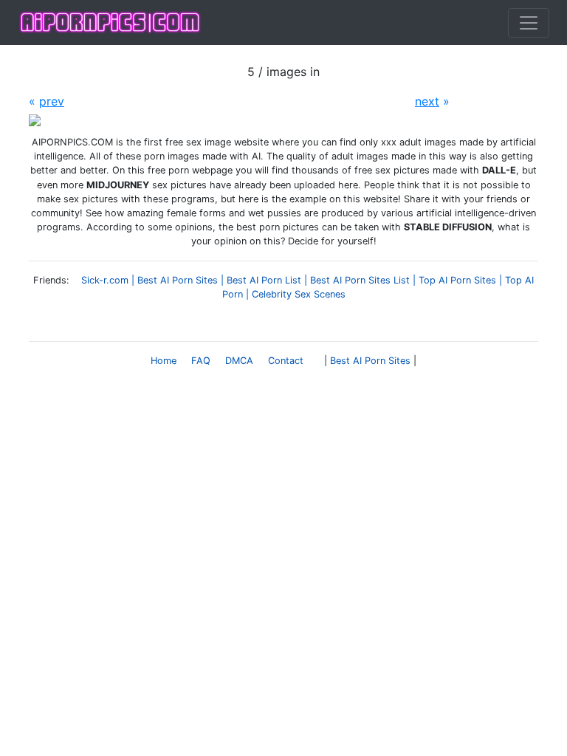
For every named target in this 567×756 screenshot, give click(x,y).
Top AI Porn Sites (457, 280)
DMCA (239, 360)
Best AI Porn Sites (177, 280)
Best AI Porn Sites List (360, 280)
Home (163, 360)
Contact (285, 360)
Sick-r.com (104, 280)
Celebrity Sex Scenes (299, 294)
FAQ (200, 360)
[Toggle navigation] (528, 23)
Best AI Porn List (264, 280)
